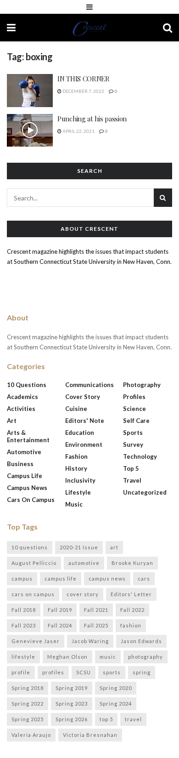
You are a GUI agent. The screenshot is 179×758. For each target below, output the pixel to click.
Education (79, 432)
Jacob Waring (90, 641)
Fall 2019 (60, 610)
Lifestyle (78, 492)
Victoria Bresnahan (90, 735)
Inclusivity (80, 480)
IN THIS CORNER (83, 78)
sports (112, 672)
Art (12, 420)
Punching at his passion (92, 118)
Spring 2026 (72, 719)
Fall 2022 (132, 610)
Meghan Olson (67, 657)
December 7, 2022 (83, 91)
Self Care (136, 420)
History (76, 468)
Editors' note (84, 420)
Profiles (134, 396)
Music (74, 504)
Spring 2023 (72, 704)
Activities (21, 408)
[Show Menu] (89, 7)
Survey (133, 444)
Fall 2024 (60, 625)
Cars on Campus (31, 499)
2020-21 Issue (79, 547)
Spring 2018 (27, 688)
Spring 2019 (72, 688)
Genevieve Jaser (35, 641)
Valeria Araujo (31, 735)
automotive (84, 563)
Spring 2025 (27, 719)
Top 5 (131, 468)
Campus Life (24, 475)
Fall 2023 (23, 625)
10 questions (29, 547)
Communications (89, 384)
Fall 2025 (96, 625)
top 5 (106, 719)
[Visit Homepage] (89, 27)
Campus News (27, 487)
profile (20, 672)
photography (145, 657)
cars (144, 578)
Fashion (76, 456)
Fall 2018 (23, 610)
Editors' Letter (131, 594)
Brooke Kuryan (132, 563)
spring (142, 672)
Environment (83, 444)
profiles (53, 672)
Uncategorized (145, 492)
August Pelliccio (33, 563)
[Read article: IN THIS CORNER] (30, 90)
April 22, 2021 (78, 131)
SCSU (83, 672)
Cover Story (82, 396)
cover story (83, 594)
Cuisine (76, 408)
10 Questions (26, 384)
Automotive (24, 452)
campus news (107, 578)
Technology (140, 456)
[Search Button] (167, 27)
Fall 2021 (96, 610)
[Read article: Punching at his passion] (30, 130)
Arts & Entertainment (28, 436)
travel (133, 719)
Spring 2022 (27, 704)
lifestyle (23, 657)
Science (134, 408)
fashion (130, 625)
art (114, 547)
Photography (142, 384)
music (108, 657)
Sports (133, 432)
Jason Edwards (141, 641)
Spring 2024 (116, 704)
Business (20, 463)
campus (22, 578)
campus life (61, 578)
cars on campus (33, 594)
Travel (132, 480)
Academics (22, 396)
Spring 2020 (116, 688)
